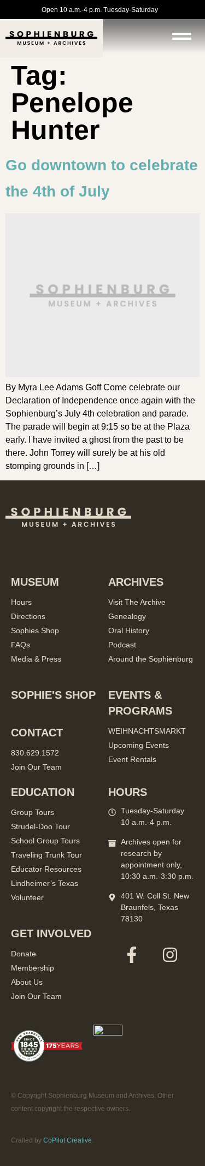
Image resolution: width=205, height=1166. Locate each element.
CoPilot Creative (67, 1140)
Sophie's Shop (53, 695)
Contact (37, 733)
